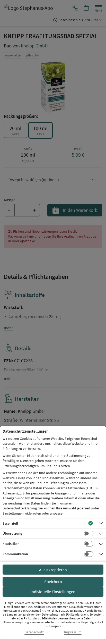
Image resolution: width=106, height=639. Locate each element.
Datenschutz (34, 632)
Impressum (73, 632)
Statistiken (11, 543)
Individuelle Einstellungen (53, 591)
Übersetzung (12, 533)
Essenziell (10, 523)
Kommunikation (15, 554)
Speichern (53, 581)
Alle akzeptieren (53, 569)
